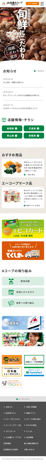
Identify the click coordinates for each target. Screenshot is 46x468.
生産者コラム (11, 413)
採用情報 (7, 443)
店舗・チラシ (31, 413)
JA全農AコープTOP (13, 437)
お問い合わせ (29, 449)
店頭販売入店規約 (11, 449)
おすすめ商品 (31, 425)
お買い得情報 (31, 407)
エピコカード (11, 431)
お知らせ (9, 407)
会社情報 (29, 437)
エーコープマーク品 (13, 425)
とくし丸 (29, 431)
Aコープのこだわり (13, 419)
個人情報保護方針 (31, 443)
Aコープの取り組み (33, 419)
